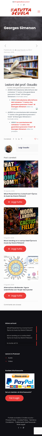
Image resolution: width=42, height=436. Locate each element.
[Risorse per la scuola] (21, 11)
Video (10, 361)
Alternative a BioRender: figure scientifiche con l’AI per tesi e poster (18, 288)
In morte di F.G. (12, 343)
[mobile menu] (39, 12)
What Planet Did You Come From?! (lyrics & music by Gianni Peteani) (20, 195)
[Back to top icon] (37, 431)
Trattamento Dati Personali (25, 422)
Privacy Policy (11, 420)
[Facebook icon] (18, 5)
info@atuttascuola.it (21, 2)
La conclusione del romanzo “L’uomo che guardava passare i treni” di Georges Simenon (23, 125)
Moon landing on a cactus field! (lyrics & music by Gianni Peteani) (20, 242)
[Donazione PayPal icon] (24, 5)
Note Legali (21, 424)
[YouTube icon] (21, 5)
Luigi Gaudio (21, 50)
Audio (10, 358)
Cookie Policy (23, 420)
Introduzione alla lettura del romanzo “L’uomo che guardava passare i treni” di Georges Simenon (24, 103)
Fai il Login (14, 398)
